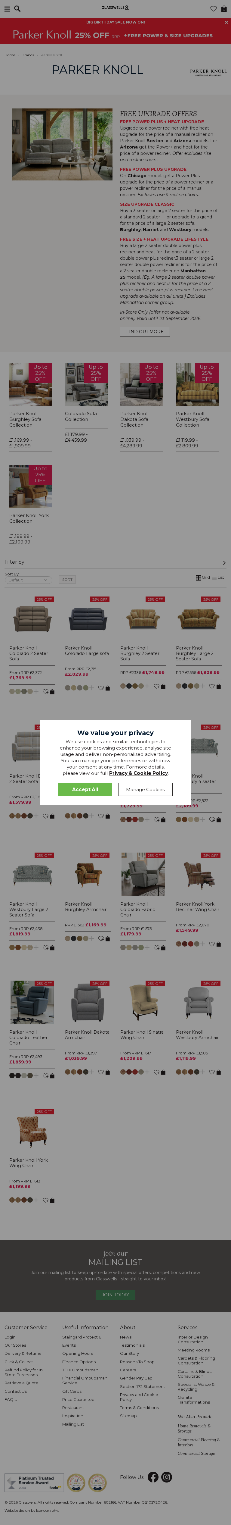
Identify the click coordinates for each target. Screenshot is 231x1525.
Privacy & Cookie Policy (138, 773)
